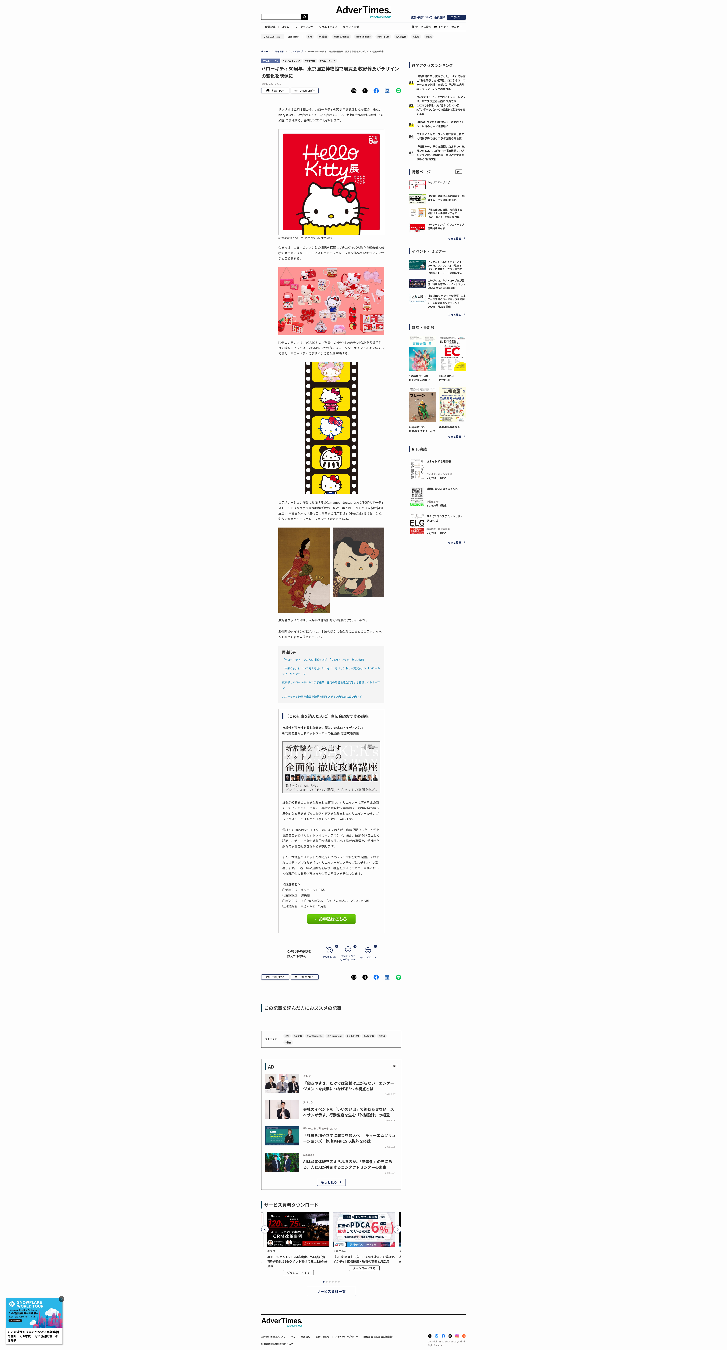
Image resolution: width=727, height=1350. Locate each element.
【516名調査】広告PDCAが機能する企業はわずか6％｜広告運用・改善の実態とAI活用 (364, 1259)
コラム (285, 27)
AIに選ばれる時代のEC (446, 378)
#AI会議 (322, 36)
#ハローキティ (327, 60)
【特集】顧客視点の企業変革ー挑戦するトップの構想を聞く (446, 198)
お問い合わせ (322, 1336)
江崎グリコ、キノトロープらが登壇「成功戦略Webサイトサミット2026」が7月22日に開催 (446, 284)
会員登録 (439, 17)
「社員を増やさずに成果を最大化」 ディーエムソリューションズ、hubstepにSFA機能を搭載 (349, 1138)
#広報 (416, 36)
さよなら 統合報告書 (439, 461)
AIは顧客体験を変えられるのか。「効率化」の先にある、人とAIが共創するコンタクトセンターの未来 (347, 1164)
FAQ (293, 1336)
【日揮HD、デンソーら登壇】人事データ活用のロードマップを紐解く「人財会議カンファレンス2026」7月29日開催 (447, 301)
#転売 (429, 36)
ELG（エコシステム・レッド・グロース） (445, 518)
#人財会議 (401, 36)
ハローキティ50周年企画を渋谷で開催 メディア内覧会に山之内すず (322, 696)
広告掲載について (421, 17)
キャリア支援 (351, 27)
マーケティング (304, 27)
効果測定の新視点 (449, 427)
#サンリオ (310, 60)
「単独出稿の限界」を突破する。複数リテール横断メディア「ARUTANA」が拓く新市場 (446, 213)
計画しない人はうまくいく (442, 489)
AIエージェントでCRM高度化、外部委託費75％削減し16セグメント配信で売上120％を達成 (297, 1261)
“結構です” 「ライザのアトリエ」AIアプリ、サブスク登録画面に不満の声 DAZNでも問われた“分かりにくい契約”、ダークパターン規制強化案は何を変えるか (441, 105)
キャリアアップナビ (439, 182)
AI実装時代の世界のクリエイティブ (422, 429)
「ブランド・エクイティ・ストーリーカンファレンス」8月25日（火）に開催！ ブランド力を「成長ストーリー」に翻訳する (446, 267)
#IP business (363, 36)
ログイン (456, 17)
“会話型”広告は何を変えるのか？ (419, 378)
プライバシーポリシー (346, 1336)
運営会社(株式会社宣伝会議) (378, 1336)
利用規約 (305, 1336)
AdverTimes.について (273, 1336)
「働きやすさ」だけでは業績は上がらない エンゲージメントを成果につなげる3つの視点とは (348, 1085)
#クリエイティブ (291, 60)
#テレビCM (383, 36)
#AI (310, 36)
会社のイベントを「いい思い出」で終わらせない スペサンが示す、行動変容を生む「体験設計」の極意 (348, 1112)
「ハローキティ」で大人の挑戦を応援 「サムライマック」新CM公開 (323, 659)
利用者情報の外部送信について (277, 1344)
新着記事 (270, 27)
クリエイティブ (328, 27)
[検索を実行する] (304, 17)
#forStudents (341, 36)
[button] (354, 91)
